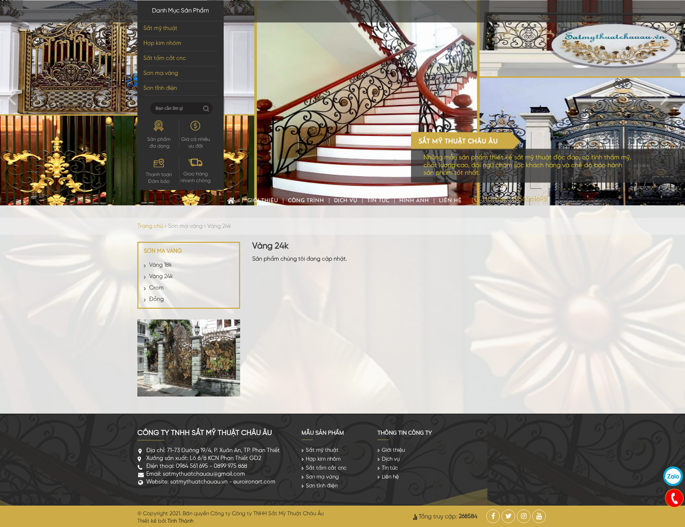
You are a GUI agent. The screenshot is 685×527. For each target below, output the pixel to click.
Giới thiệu (262, 201)
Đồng (156, 299)
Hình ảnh (414, 201)
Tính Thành (180, 521)
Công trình (306, 201)
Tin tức (378, 201)
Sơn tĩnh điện (160, 88)
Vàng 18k (160, 265)
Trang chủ (231, 201)
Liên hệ (450, 201)
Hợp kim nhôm (162, 43)
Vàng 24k (219, 226)
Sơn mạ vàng (160, 73)
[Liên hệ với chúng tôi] (674, 498)
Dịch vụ (345, 201)
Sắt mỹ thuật (160, 28)
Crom (156, 288)
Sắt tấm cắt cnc (164, 58)
